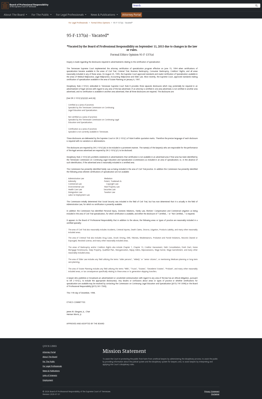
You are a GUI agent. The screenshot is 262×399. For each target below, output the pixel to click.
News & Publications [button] (103, 14)
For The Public (49, 361)
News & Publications (51, 371)
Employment (48, 380)
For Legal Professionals (78, 23)
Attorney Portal (131, 14)
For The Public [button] (41, 14)
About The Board (50, 357)
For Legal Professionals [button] (70, 14)
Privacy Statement (211, 391)
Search (137, 5)
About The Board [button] (14, 14)
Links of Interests (50, 375)
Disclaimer (215, 394)
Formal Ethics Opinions (100, 23)
